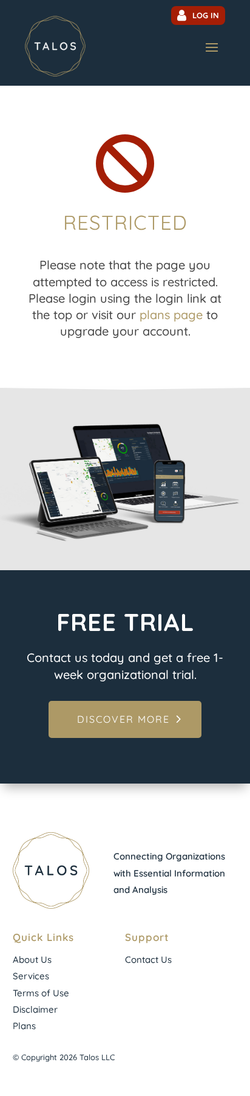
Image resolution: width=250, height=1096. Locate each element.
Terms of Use (41, 993)
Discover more (123, 719)
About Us (32, 959)
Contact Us (148, 959)
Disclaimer (35, 1009)
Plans (24, 1026)
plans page (171, 314)
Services (31, 976)
